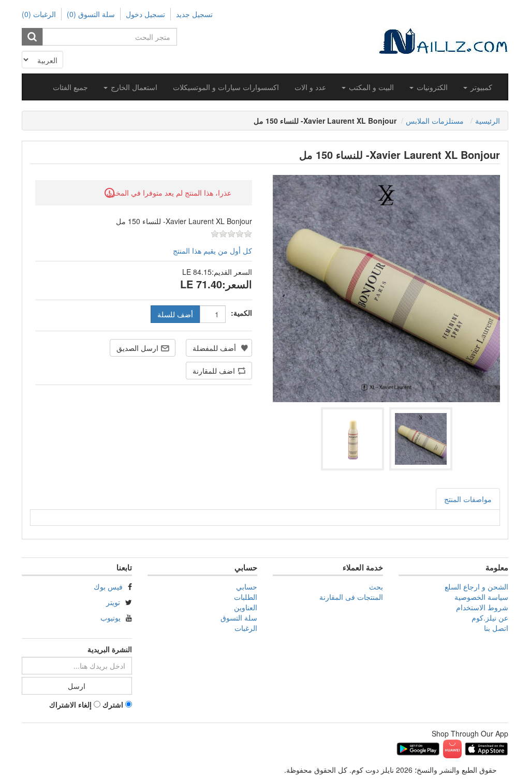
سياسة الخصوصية (481, 597)
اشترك (112, 704)
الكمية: (241, 312)
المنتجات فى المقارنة (351, 597)
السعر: (237, 284)
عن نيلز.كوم (490, 617)
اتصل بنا (496, 628)
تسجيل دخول (145, 14)
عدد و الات (310, 87)
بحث (376, 586)
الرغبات (245, 628)
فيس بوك (108, 586)
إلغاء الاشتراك (70, 704)
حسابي (246, 586)
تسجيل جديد (194, 14)
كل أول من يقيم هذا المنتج (212, 250)
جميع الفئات (70, 87)
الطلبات (245, 597)
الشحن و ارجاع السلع (476, 586)
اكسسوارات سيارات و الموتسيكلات (226, 87)
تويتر (113, 602)
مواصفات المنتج (468, 499)
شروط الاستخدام (482, 607)
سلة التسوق (238, 617)
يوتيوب (110, 617)
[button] (477, 87)
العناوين (245, 607)
